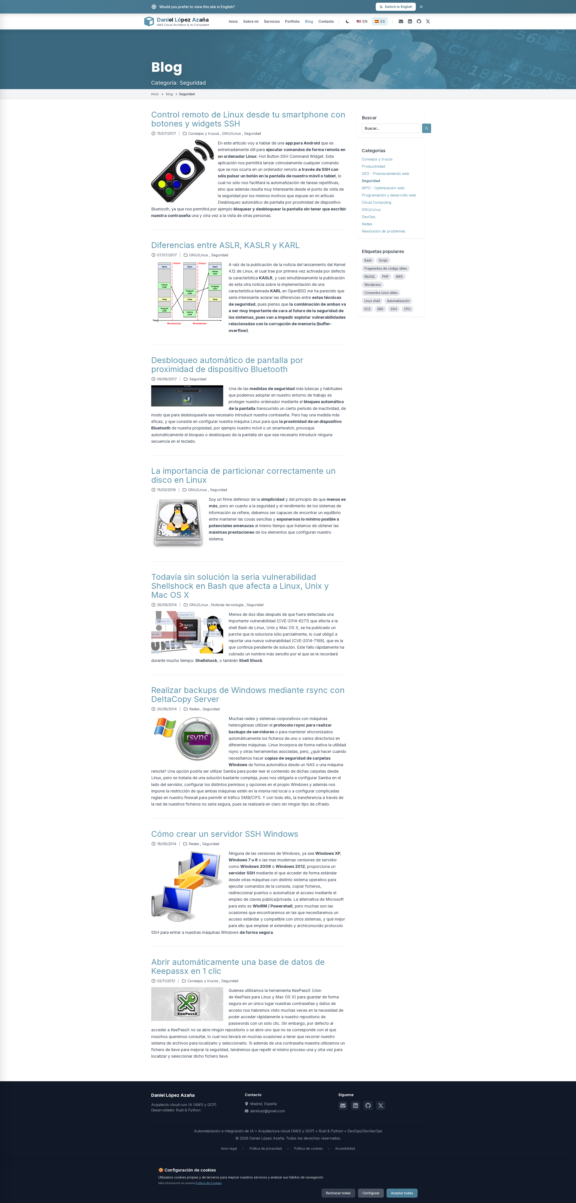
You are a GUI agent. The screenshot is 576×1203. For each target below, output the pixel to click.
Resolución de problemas (383, 231)
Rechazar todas (338, 1193)
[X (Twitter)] (428, 21)
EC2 (367, 309)
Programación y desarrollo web (389, 195)
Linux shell (372, 301)
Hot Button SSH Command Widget (291, 156)
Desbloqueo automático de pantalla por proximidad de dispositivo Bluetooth (227, 364)
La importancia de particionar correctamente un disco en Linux (243, 475)
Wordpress (372, 285)
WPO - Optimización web (383, 188)
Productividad (373, 166)
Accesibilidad (345, 1148)
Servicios (272, 21)
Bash (368, 260)
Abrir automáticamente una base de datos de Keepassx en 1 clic (238, 966)
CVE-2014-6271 (293, 620)
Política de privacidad (266, 1148)
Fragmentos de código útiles (385, 268)
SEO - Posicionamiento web (385, 173)
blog (169, 94)
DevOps (368, 216)
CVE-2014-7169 (308, 640)
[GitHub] (419, 21)
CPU (407, 309)
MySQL (369, 276)
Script (383, 260)
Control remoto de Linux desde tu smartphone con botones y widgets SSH (248, 119)
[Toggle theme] (347, 21)
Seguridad (252, 133)
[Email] (401, 21)
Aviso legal (229, 1148)
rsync (299, 725)
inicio (155, 94)
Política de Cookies (209, 1183)
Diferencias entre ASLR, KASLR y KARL (225, 245)
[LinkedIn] (410, 21)
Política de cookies (308, 1148)
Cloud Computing (376, 202)
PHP (385, 276)
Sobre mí (251, 21)
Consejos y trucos (203, 133)
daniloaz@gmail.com (267, 1111)
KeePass (242, 997)
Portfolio (292, 21)
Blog (309, 21)
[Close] (421, 6)
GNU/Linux (231, 133)
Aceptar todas (402, 1193)
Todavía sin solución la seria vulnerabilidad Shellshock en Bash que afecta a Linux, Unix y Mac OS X (240, 586)
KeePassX (301, 990)
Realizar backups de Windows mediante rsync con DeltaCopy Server (248, 694)
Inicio (233, 21)
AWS (399, 276)
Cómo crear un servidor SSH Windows (224, 834)
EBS (380, 309)
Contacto (326, 21)
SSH (394, 309)
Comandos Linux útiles (381, 293)
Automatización (398, 301)
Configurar (370, 1193)
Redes (194, 709)
